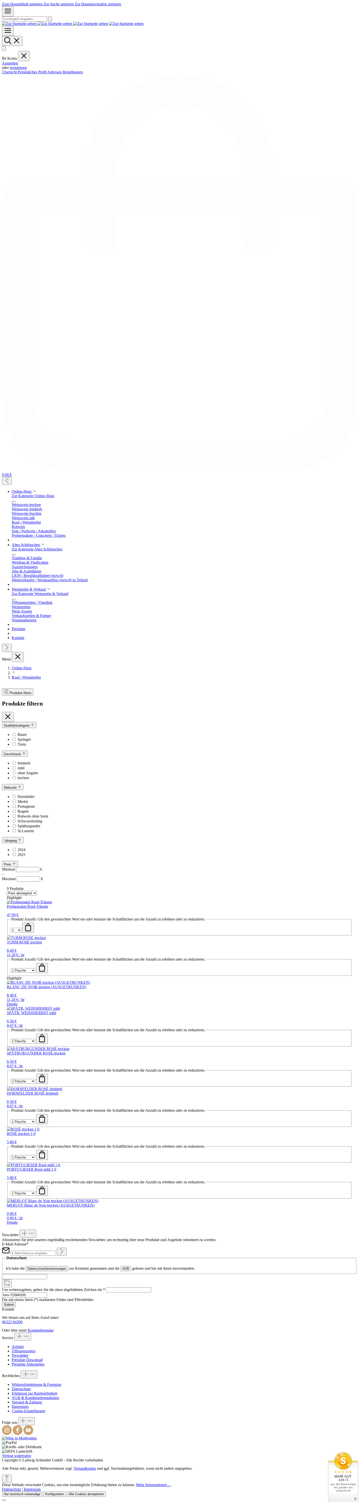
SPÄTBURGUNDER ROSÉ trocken (36, 1053)
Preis (8, 864)
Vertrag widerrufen (16, 1456)
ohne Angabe (28, 773)
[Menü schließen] (24, 56)
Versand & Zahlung (27, 1402)
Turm (22, 744)
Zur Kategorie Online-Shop (33, 496)
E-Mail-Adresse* (15, 1244)
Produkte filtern (20, 693)
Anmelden (10, 63)
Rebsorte (11, 787)
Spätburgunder (29, 826)
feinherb (24, 763)
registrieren (18, 68)
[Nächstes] (7, 648)
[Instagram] (7, 1434)
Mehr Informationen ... (153, 1485)
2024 (21, 850)
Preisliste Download (27, 1360)
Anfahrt (18, 1347)
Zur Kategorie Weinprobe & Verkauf (40, 594)
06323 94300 (12, 1322)
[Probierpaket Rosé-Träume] (29, 902)
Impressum (20, 1406)
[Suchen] (50, 19)
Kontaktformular (40, 1330)
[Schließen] (4, 1500)
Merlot (23, 801)
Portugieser (26, 806)
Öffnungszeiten (23, 1351)
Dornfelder (26, 797)
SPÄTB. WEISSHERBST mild (31, 1013)
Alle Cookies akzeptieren (86, 1494)
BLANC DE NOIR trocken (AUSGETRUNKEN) (46, 987)
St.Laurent (26, 831)
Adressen (55, 72)
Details (12, 1004)
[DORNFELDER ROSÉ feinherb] (34, 1089)
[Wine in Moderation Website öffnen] (19, 1438)
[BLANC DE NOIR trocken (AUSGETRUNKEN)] (48, 982)
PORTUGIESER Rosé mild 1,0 (31, 1169)
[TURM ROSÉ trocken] (26, 938)
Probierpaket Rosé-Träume (27, 906)
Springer (24, 739)
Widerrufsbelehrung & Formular (36, 1384)
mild (21, 768)
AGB (125, 1268)
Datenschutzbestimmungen (47, 1268)
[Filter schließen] (8, 717)
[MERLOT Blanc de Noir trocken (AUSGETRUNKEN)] (52, 1201)
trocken (23, 778)
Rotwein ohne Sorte (33, 816)
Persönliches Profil (32, 72)
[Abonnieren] (62, 1252)
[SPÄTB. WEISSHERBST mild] (33, 1008)
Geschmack (13, 754)
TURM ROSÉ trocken (24, 942)
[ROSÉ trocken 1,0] (23, 1129)
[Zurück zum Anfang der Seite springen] (7, 1479)
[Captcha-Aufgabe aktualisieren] (7, 1283)
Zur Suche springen (59, 4)
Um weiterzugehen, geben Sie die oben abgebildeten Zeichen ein (53, 1290)
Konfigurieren (54, 1494)
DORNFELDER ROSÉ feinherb (32, 1093)
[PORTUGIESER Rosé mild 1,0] (33, 1165)
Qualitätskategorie (17, 725)
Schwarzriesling (30, 821)
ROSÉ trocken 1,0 (21, 1134)
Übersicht (10, 72)
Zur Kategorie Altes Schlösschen (37, 549)
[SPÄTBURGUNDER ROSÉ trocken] (38, 1049)
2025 (21, 854)
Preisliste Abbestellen (28, 1364)
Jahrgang (11, 840)
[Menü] (8, 11)
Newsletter (20, 1355)
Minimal (22, 869)
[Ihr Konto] (4, 48)
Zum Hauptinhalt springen (22, 4)
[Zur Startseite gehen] (73, 24)
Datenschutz (21, 1389)
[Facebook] (18, 1434)
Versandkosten (85, 1468)
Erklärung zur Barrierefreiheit (34, 1393)
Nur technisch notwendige (22, 1494)
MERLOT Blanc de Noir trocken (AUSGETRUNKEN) (51, 1205)
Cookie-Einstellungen (28, 1411)
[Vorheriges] (7, 481)
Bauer (22, 734)
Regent (23, 811)
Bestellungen (73, 72)
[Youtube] (28, 1434)
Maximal (22, 879)
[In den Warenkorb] (28, 928)
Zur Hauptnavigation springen (98, 4)
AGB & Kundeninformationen (35, 1398)
